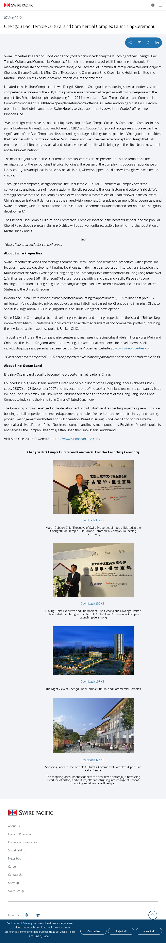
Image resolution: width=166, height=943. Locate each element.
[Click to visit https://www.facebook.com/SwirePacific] (26, 915)
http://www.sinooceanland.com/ (77, 439)
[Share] (148, 43)
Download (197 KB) (93, 681)
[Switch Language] (153, 5)
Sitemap (13, 883)
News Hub (14, 858)
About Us (14, 826)
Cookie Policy (67, 931)
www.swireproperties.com (132, 348)
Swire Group (16, 891)
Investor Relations (19, 834)
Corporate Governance (22, 842)
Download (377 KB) (93, 520)
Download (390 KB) (93, 604)
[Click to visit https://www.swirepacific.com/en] (16, 5)
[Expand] (160, 5)
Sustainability (16, 850)
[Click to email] (139, 43)
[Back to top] (153, 915)
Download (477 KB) (93, 760)
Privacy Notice (42, 936)
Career (12, 866)
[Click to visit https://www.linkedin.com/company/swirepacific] (38, 915)
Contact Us (15, 875)
